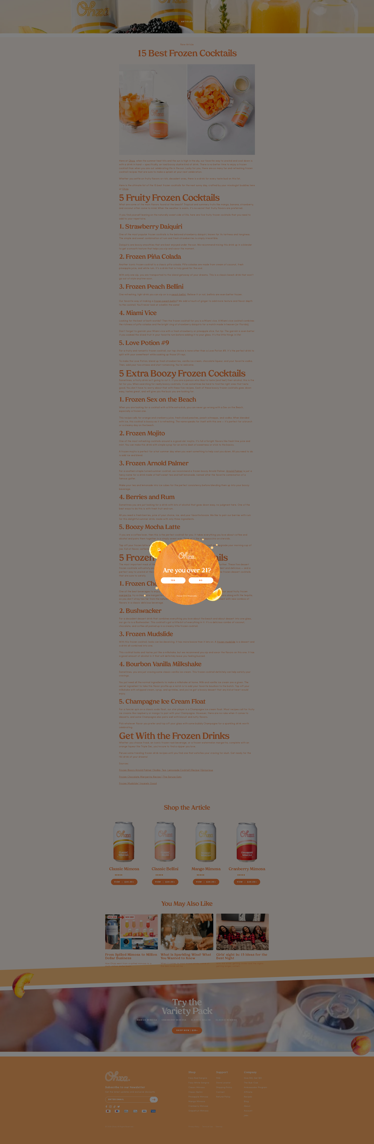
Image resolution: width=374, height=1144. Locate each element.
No (201, 580)
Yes (173, 580)
